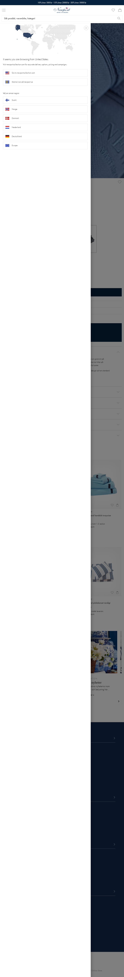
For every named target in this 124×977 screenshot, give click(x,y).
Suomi (14, 100)
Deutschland (17, 136)
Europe (15, 145)
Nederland (16, 127)
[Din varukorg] (119, 10)
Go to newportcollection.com (23, 73)
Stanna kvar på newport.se (22, 82)
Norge (14, 109)
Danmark (15, 118)
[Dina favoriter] (113, 10)
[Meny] (4, 10)
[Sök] (118, 18)
